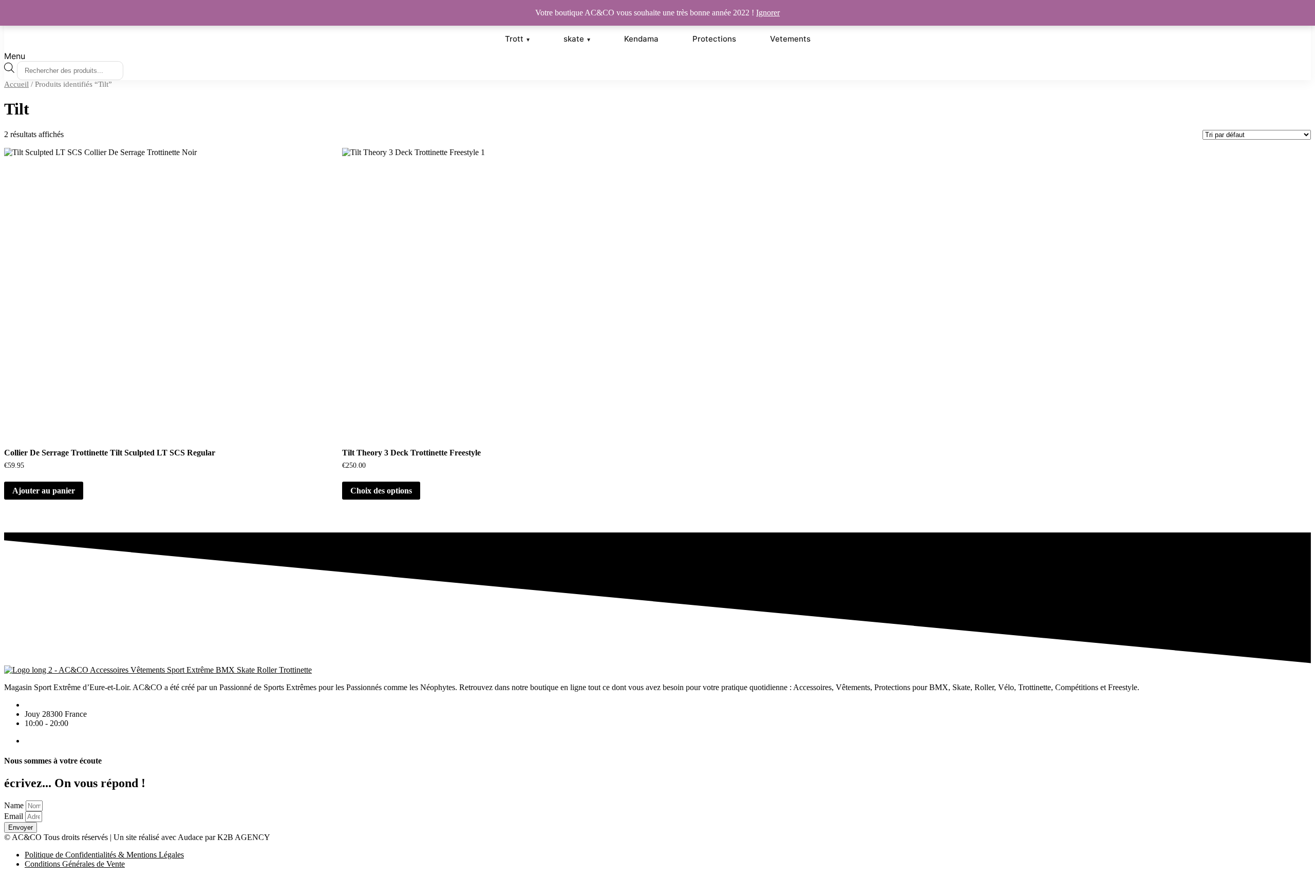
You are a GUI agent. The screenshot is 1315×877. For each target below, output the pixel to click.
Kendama (641, 39)
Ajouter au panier (43, 490)
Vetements (790, 39)
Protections (714, 39)
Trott (514, 39)
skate (573, 39)
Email (13, 816)
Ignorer (768, 12)
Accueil (16, 84)
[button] (657, 56)
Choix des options (381, 490)
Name (14, 805)
